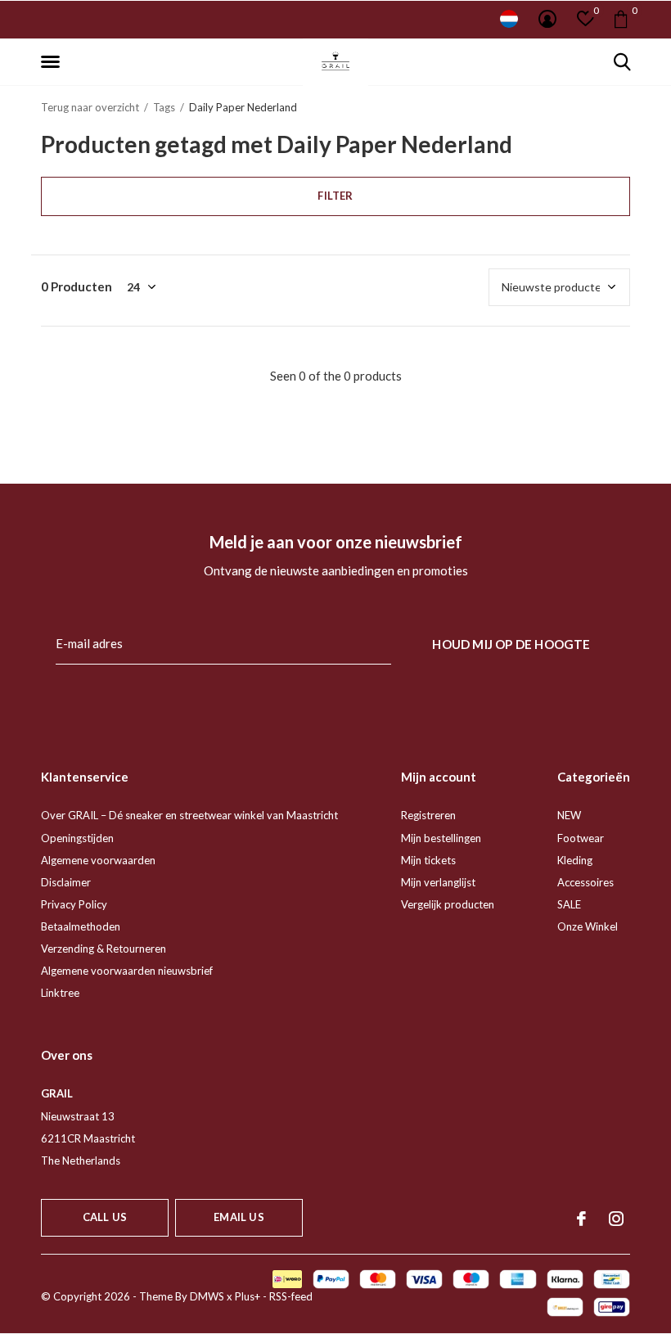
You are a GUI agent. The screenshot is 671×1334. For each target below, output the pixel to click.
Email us (238, 1217)
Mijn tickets (428, 860)
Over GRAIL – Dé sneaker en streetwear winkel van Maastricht (189, 815)
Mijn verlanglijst (438, 882)
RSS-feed (291, 1296)
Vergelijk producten (447, 904)
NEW (569, 815)
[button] (53, 62)
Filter (335, 195)
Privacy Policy (74, 904)
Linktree (60, 992)
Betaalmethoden (80, 926)
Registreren (428, 815)
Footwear (580, 838)
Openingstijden (77, 838)
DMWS (207, 1296)
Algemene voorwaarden (98, 860)
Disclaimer (66, 882)
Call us (105, 1217)
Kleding (574, 860)
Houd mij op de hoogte (511, 644)
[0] (621, 19)
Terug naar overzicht (90, 107)
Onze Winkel (587, 926)
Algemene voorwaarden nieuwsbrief (127, 970)
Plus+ (247, 1296)
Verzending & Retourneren (103, 948)
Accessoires (585, 882)
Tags (164, 107)
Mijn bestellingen (441, 838)
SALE (569, 904)
